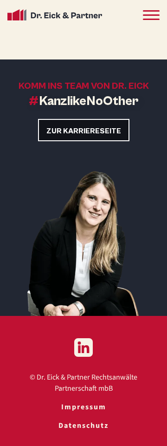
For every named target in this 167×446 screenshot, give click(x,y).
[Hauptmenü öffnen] (151, 15)
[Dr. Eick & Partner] (54, 14)
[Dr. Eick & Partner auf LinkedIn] (83, 347)
